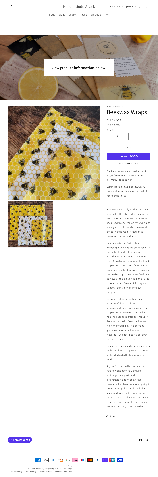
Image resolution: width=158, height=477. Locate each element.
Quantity (110, 130)
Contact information (63, 472)
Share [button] (112, 416)
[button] (11, 6)
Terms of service (45, 472)
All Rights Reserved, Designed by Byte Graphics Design (50, 469)
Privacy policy (16, 472)
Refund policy (30, 472)
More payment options (128, 163)
